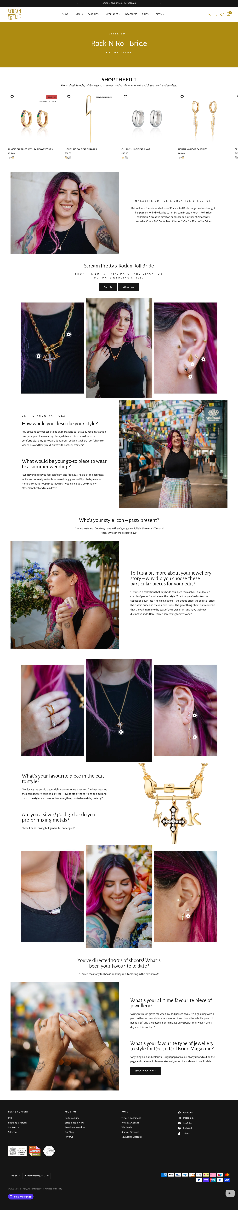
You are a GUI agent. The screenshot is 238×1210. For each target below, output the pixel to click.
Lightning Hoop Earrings (192, 149)
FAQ (10, 1118)
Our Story (69, 1132)
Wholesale (126, 1127)
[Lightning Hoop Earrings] (204, 118)
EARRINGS (93, 14)
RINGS (145, 14)
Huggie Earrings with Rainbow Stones (30, 149)
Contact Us (13, 1127)
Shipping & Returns (17, 1122)
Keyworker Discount (131, 1137)
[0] (227, 14)
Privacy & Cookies (130, 1122)
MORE (124, 1112)
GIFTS (159, 14)
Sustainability (72, 1118)
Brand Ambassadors (75, 1127)
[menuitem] (66, 14)
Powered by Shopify (53, 1188)
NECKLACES (112, 14)
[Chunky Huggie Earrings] (147, 118)
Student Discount (130, 1132)
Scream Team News (74, 1122)
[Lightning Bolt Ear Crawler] (91, 118)
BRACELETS (131, 14)
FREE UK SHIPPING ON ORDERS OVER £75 (110, 3)
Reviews (69, 1137)
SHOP (65, 14)
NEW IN (79, 14)
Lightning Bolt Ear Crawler (81, 149)
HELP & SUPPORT (18, 1112)
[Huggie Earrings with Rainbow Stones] (34, 118)
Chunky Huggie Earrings (135, 149)
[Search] (215, 14)
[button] (145, 1071)
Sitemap (12, 1132)
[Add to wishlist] (12, 96)
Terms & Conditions (131, 1118)
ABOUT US (71, 1112)
